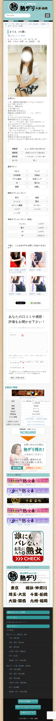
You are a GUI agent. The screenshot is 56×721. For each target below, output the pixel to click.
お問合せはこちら (28, 713)
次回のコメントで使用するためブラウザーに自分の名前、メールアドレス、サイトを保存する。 (27, 372)
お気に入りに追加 (17, 36)
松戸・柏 (12, 656)
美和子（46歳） (15, 294)
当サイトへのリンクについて (28, 707)
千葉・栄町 (13, 638)
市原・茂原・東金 (15, 642)
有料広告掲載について (28, 701)
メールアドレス (17, 368)
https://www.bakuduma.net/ (28, 397)
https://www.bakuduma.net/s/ (36, 424)
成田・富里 (13, 647)
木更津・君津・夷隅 (16, 651)
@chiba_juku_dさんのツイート (16, 622)
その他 (8, 630)
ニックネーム (17, 363)
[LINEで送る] (35, 303)
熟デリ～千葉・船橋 (12, 24)
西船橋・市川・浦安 (16, 660)
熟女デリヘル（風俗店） (15, 634)
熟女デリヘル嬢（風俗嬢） (30, 24)
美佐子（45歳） (35, 270)
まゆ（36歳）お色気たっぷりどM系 (17, 271)
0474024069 (28, 432)
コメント (17, 335)
